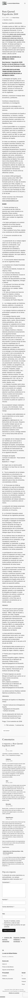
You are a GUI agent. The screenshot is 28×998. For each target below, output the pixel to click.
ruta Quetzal (6, 730)
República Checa (8, 19)
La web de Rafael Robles (13, 3)
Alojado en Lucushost (14, 993)
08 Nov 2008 (9, 760)
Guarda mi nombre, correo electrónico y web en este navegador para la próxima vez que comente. (14, 923)
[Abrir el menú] (25, 3)
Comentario (6, 882)
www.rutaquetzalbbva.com (10, 200)
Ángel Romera (9, 817)
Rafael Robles (15, 17)
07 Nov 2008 (9, 751)
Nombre (5, 899)
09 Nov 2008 (9, 782)
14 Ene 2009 (6, 854)
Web (3, 913)
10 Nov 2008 (9, 819)
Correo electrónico (8, 906)
